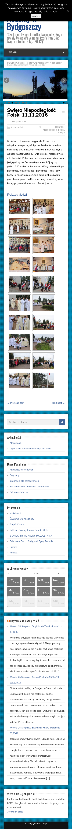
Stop (66, 103)
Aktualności (17, 127)
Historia (13, 547)
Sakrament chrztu (19, 492)
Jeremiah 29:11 (15, 811)
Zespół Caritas (17, 524)
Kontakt (13, 552)
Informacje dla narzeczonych (24, 481)
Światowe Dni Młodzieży (22, 519)
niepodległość (50, 129)
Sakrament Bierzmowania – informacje (29, 486)
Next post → (58, 403)
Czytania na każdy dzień (24, 620)
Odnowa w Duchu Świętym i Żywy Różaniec (32, 541)
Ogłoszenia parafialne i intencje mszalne (30, 448)
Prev (6, 80)
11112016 (59, 127)
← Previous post (15, 403)
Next (64, 80)
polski (61, 129)
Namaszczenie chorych (21, 469)
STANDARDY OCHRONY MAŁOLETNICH (31, 535)
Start (64, 103)
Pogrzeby (14, 475)
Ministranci (15, 513)
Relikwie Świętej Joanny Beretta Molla (29, 530)
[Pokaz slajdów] (17, 194)
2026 (36, 573)
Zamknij (36, 16)
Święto (61, 132)
